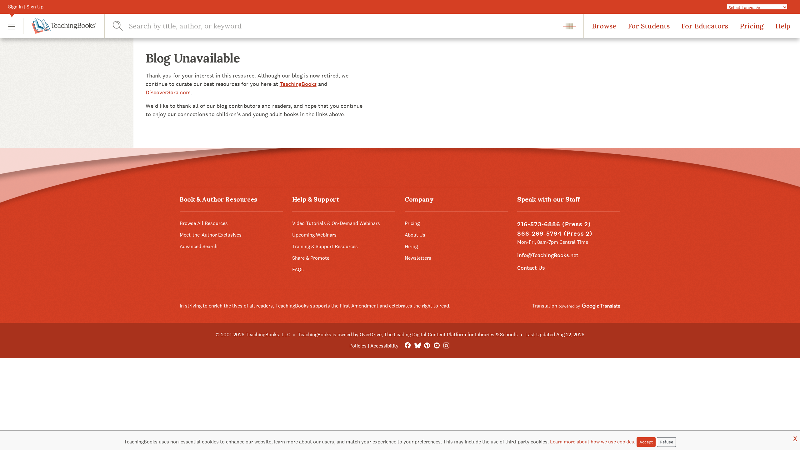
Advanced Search (199, 246)
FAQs (298, 269)
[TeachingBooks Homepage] (59, 26)
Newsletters (418, 258)
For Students (649, 26)
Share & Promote (310, 258)
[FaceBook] (407, 345)
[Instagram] (446, 345)
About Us (415, 235)
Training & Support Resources (325, 246)
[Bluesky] (417, 345)
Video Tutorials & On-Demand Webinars (336, 223)
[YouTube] (436, 345)
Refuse (666, 442)
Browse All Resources (204, 223)
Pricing (752, 26)
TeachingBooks (298, 84)
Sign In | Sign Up (25, 6)
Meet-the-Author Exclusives (211, 235)
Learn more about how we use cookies (592, 441)
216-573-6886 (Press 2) (554, 224)
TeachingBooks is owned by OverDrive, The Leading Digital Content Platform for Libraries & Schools (408, 334)
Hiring (411, 246)
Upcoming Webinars (314, 235)
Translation (545, 305)
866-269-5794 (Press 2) (554, 233)
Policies (358, 345)
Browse (604, 26)
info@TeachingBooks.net (547, 255)
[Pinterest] (427, 345)
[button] (11, 26)
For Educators (704, 26)
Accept (646, 442)
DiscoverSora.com (168, 92)
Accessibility (384, 345)
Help (782, 26)
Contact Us (531, 267)
